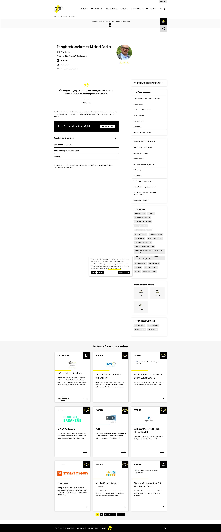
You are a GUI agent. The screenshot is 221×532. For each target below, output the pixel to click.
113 (114, 514)
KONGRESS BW (150, 9)
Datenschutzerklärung (114, 268)
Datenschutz (58, 528)
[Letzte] (123, 514)
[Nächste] (119, 514)
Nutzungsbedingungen (69, 528)
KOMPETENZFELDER (96, 9)
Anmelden (162, 1)
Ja (110, 25)
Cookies (103, 528)
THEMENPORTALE (111, 9)
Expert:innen (64, 16)
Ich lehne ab (100, 272)
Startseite (56, 16)
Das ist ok (94, 272)
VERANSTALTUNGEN (135, 9)
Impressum (90, 528)
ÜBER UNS (83, 9)
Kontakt (97, 528)
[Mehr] (109, 514)
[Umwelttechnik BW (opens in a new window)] (58, 9)
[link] (72, 374)
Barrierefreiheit (81, 528)
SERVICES (123, 9)
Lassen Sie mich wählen (124, 272)
